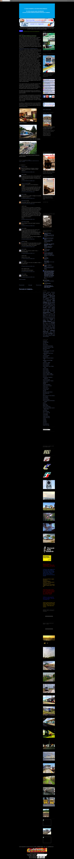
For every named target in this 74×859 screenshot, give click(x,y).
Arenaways (44, 292)
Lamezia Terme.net (46, 388)
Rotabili (53, 322)
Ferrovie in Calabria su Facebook (48, 374)
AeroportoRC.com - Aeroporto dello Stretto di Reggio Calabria (49, 245)
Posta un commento (22, 279)
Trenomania (45, 421)
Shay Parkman (24, 200)
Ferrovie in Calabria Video (48, 252)
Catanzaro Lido (52, 295)
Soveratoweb (45, 410)
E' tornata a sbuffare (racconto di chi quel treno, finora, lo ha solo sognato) (49, 267)
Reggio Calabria (47, 321)
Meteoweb (44, 390)
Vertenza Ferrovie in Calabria (50, 335)
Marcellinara (48, 313)
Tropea (51, 334)
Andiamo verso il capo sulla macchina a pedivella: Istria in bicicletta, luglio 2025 (48, 241)
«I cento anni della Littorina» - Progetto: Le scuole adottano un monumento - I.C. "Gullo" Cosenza (49, 254)
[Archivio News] (21, 31)
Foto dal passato (51, 302)
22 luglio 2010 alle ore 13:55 (28, 266)
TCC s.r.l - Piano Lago (46, 412)
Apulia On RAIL (45, 344)
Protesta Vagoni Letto (51, 320)
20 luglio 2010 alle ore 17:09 (28, 219)
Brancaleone (53, 292)
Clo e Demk (45, 349)
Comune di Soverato (46, 355)
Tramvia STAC (53, 329)
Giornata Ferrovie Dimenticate (48, 305)
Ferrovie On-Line (45, 368)
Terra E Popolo (46, 280)
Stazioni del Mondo (46, 411)
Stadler (23, 161)
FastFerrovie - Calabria (46, 362)
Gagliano (45, 304)
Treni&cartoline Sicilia (46, 417)
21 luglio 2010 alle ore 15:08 (28, 246)
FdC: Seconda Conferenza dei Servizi (27, 35)
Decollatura (44, 299)
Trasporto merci (46, 330)
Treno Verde (48, 334)
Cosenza (47, 298)
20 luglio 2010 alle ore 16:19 (28, 198)
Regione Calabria (45, 405)
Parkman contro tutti (46, 399)
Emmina (48, 299)
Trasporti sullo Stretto (46, 416)
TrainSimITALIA (45, 415)
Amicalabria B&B (45, 342)
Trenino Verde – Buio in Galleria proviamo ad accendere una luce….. (49, 277)
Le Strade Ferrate (45, 389)
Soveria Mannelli (52, 327)
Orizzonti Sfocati (45, 398)
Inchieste (44, 307)
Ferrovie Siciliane (45, 369)
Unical (54, 334)
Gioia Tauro (53, 304)
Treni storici (45, 333)
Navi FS (44, 394)
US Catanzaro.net (46, 423)
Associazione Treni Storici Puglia (48, 347)
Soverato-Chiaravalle (46, 327)
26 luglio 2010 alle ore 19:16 (28, 271)
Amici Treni (45, 343)
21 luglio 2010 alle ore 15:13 (28, 253)
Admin (23, 174)
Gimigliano (49, 304)
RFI (43, 322)
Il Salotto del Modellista (46, 384)
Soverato (53, 326)
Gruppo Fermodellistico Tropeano (48, 380)
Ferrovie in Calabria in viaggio (47, 373)
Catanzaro (45, 294)
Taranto (44, 329)
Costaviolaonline (45, 356)
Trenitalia (50, 333)
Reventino (53, 321)
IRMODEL (44, 383)
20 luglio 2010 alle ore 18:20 (28, 225)
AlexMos (23, 166)
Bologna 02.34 (46, 258)
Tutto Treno (45, 422)
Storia (54, 328)
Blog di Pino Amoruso (46, 348)
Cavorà (47, 297)
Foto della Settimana (47, 303)
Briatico (44, 293)
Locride (44, 311)
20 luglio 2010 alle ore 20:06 (28, 239)
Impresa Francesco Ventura (50, 306)
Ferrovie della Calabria (46, 372)
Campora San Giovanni (50, 293)
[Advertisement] (31, 282)
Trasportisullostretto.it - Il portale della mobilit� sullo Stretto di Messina (48, 286)
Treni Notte (52, 331)
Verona (44, 335)
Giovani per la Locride (46, 379)
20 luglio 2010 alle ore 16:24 (28, 203)
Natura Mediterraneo (46, 393)
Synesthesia (46, 257)
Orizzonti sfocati (47, 249)
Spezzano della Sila (46, 328)
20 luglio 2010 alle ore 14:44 (28, 180)
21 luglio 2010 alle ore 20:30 (28, 258)
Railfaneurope (45, 404)
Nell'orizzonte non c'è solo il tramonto (49, 395)
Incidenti (49, 307)
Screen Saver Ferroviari (46, 406)
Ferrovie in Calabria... (26, 289)
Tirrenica (48, 329)
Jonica (53, 308)
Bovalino (48, 292)
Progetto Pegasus (46, 319)
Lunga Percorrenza (50, 311)
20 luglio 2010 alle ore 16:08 (28, 191)
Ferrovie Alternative (47, 283)
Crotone (53, 298)
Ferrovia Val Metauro (46, 363)
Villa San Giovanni (46, 336)
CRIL (50, 298)
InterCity (53, 307)
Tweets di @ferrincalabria (47, 109)
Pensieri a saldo (46, 250)
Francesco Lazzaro (25, 183)
